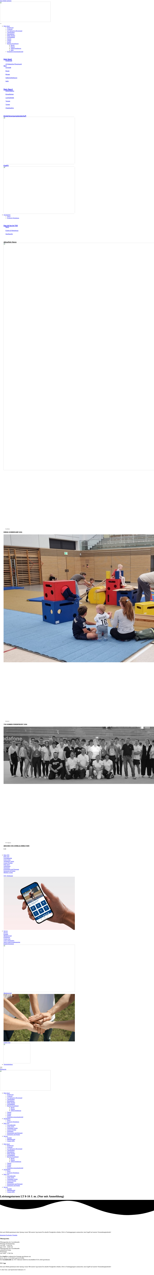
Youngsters (10, 1131)
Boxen (12, 45)
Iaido (12, 50)
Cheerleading (11, 32)
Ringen (13, 47)
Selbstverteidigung (16, 48)
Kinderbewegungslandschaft (15, 51)
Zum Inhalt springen (5, 1)
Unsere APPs (11, 1141)
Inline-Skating (11, 35)
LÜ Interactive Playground (14, 31)
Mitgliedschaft (11, 1139)
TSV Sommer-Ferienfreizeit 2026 (15, 724)
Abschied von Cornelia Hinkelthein (16, 846)
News (8, 216)
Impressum (144, 1272)
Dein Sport (7, 26)
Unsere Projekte (11, 1130)
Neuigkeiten (7, 215)
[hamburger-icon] (0, 23)
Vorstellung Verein (12, 1128)
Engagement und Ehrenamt (14, 1133)
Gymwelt (9, 29)
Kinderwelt (10, 27)
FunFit (9, 42)
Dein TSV (6, 855)
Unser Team (10, 1126)
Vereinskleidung (8, 1064)
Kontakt (9, 1138)
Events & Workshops (13, 218)
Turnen (9, 40)
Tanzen (9, 39)
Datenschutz (150, 1272)
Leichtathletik (11, 37)
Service (6, 931)
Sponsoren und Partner (13, 1134)
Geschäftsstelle (11, 1125)
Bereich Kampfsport (13, 43)
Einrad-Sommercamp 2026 (13, 532)
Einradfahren (10, 34)
